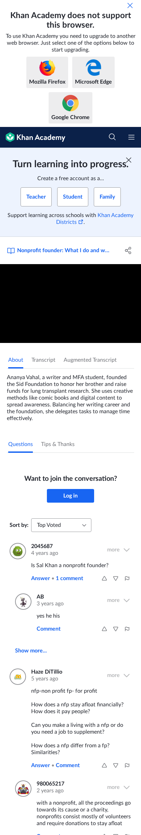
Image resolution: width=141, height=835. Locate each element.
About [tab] (15, 360)
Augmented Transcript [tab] (90, 360)
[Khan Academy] (32, 137)
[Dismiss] (130, 5)
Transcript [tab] (43, 360)
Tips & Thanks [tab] (58, 444)
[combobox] (61, 525)
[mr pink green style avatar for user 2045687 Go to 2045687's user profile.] (16, 551)
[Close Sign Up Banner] (129, 160)
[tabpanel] (70, 395)
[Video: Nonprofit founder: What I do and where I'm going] (70, 303)
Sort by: (19, 525)
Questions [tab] (20, 444)
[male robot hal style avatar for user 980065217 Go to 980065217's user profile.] (21, 788)
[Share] (128, 250)
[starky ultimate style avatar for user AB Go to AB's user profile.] (21, 601)
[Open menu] (131, 137)
